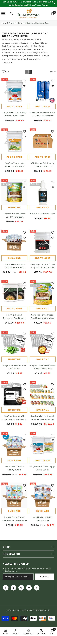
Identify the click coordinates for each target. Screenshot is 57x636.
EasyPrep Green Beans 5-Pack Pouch (14, 367)
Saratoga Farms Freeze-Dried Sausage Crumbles (42, 316)
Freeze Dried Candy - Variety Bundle (14, 468)
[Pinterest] (21, 588)
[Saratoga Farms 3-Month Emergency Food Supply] (43, 394)
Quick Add (14, 258)
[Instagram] (13, 588)
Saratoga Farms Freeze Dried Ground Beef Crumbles (14, 215)
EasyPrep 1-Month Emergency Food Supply (14, 316)
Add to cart (14, 106)
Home (3, 23)
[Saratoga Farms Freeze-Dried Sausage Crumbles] (43, 293)
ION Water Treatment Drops (42, 213)
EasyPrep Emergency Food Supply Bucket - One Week (43, 266)
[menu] (3, 13)
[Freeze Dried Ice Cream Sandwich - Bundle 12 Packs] (14, 242)
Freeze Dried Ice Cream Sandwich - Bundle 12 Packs (14, 266)
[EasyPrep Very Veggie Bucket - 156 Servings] (14, 141)
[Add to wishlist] (24, 81)
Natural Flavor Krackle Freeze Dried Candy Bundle (14, 519)
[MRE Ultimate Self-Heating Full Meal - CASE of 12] (43, 141)
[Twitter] (36, 588)
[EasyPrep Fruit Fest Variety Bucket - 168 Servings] (14, 91)
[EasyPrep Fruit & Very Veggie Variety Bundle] (43, 445)
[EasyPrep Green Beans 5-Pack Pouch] (14, 344)
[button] (27, 72)
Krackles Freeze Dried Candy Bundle (42, 519)
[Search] (11, 13)
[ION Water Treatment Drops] (43, 192)
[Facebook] (5, 588)
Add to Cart (43, 106)
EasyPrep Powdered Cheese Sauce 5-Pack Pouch (42, 367)
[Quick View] (24, 86)
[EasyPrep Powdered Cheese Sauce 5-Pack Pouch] (43, 344)
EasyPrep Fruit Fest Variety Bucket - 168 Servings (14, 114)
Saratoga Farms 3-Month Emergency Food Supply (42, 417)
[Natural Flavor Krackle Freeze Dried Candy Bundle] (14, 495)
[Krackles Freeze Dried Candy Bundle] (43, 495)
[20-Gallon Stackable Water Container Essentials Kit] (43, 91)
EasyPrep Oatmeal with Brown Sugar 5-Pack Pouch (14, 417)
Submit (44, 576)
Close (54, 3)
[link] (15, 631)
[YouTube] (29, 588)
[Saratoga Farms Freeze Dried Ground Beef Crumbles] (14, 192)
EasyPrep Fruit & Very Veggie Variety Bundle (43, 468)
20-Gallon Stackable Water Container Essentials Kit (42, 114)
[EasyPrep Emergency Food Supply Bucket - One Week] (43, 242)
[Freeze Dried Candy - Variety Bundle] (14, 445)
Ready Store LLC (43, 610)
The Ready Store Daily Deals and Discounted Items (29, 23)
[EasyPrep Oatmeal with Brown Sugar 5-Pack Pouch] (14, 394)
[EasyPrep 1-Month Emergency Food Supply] (14, 293)
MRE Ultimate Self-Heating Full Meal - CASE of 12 (43, 165)
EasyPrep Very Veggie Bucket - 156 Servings (14, 165)
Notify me (14, 207)
